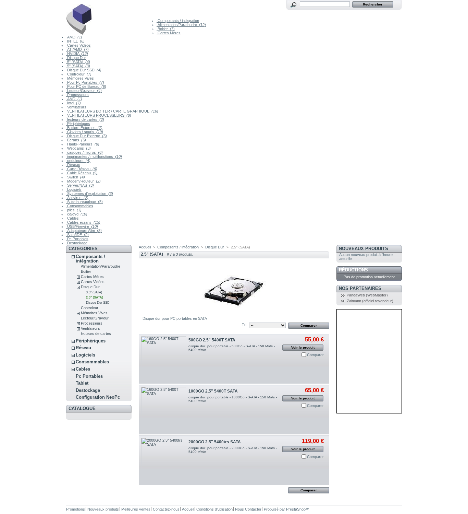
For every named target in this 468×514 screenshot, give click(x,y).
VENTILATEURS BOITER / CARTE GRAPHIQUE (112, 111)
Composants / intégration (178, 21)
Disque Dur (76, 58)
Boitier (166, 29)
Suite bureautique (84, 202)
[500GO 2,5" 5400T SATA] (163, 358)
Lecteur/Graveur (84, 91)
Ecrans (76, 140)
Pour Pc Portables (85, 82)
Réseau (73, 165)
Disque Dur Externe (86, 136)
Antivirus (77, 198)
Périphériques (78, 123)
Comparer (315, 355)
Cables (72, 218)
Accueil (145, 247)
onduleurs (78, 161)
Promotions (75, 509)
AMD (74, 37)
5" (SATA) (78, 62)
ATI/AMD (77, 49)
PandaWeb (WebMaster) (367, 295)
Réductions (353, 269)
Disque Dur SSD (83, 70)
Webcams (78, 148)
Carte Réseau (81, 169)
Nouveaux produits (363, 248)
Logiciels (74, 189)
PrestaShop (296, 509)
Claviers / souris (84, 132)
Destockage (76, 243)
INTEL (75, 41)
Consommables (79, 206)
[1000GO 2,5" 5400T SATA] (163, 409)
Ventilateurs (76, 107)
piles (74, 210)
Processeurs (77, 95)
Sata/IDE (77, 235)
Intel (73, 103)
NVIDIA (77, 53)
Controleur (78, 74)
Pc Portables (77, 239)
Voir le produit (303, 347)
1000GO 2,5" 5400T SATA (213, 391)
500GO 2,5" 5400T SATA (211, 340)
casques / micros (84, 152)
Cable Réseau (82, 173)
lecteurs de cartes (85, 119)
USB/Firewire (82, 226)
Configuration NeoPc (98, 397)
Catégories (83, 248)
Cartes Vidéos (78, 45)
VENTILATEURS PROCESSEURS (98, 115)
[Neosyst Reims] (111, 17)
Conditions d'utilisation (214, 509)
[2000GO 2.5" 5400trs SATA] (163, 460)
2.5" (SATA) (94, 297)
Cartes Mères (169, 33)
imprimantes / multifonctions (94, 156)
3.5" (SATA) (94, 292)
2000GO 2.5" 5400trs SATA (214, 442)
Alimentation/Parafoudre (181, 25)
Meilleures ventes (135, 509)
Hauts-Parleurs (82, 144)
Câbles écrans (83, 222)
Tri (244, 325)
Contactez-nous (166, 509)
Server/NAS (80, 185)
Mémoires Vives (80, 78)
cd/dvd (76, 214)
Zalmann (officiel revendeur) (370, 301)
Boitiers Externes (84, 128)
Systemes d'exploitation (89, 193)
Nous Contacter (248, 509)
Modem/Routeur (83, 181)
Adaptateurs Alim (84, 231)
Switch (75, 177)
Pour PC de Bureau (86, 86)
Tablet (82, 383)
